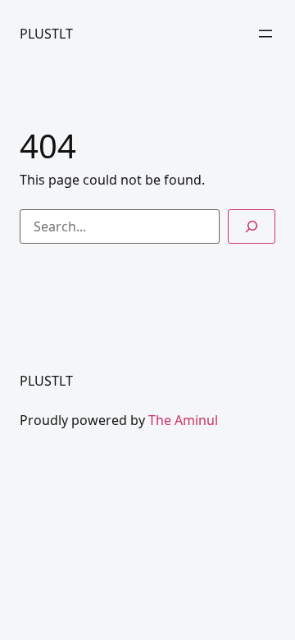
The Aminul (183, 420)
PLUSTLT (46, 34)
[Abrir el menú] (265, 33)
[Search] (251, 226)
